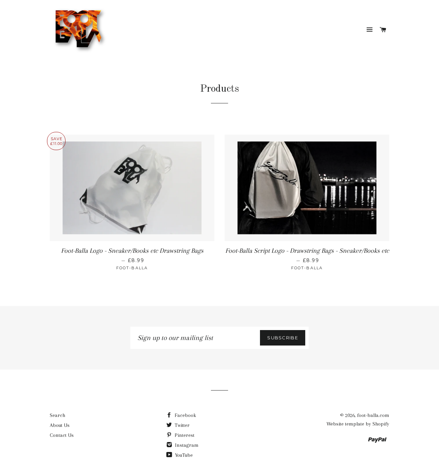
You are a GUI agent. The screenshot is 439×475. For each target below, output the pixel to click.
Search (57, 415)
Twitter (181, 425)
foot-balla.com (373, 415)
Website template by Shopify (358, 424)
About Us (60, 425)
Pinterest (183, 435)
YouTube (183, 455)
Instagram (186, 445)
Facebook (184, 415)
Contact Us (62, 435)
